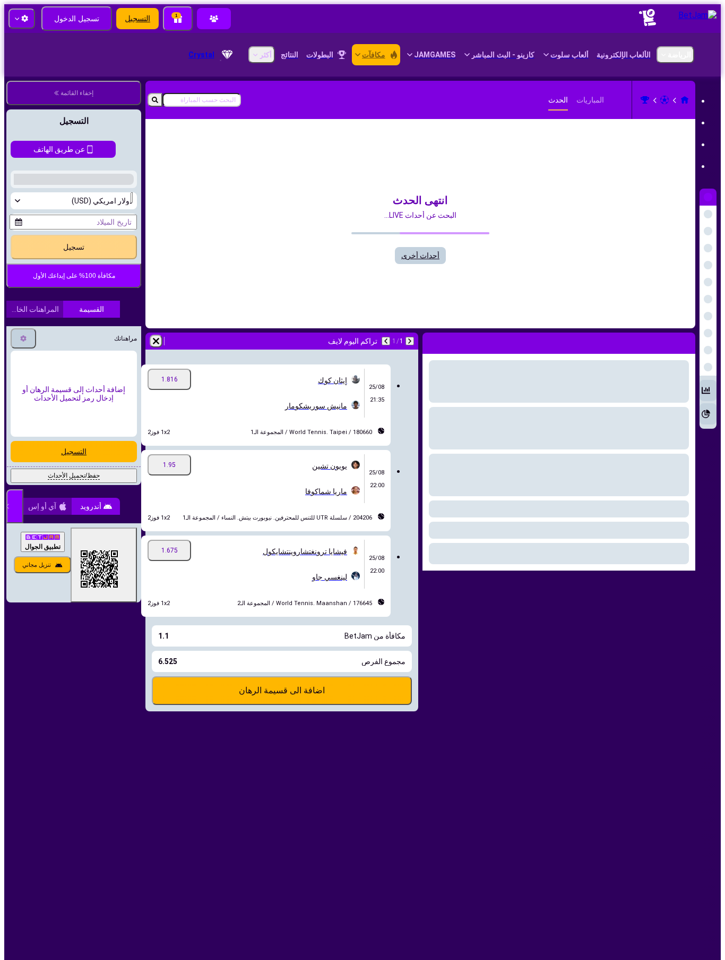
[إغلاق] (14, 751)
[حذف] (156, 341)
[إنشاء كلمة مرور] (55, 429)
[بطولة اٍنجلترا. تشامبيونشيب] (644, 100)
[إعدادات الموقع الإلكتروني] (21, 19)
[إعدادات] (23, 583)
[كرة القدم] (664, 100)
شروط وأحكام (93, 485)
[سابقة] (409, 341)
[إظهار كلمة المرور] (25, 429)
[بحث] (155, 100)
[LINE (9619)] (684, 100)
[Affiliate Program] (214, 18)
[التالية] (386, 341)
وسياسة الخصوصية (39, 485)
